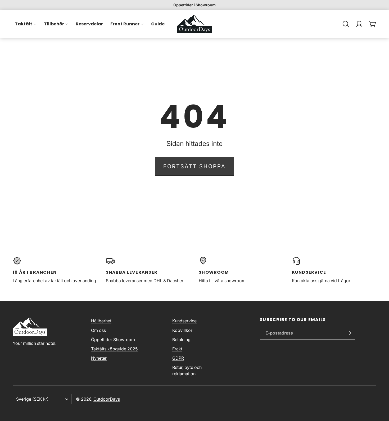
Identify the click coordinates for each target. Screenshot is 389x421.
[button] (346, 24)
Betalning (181, 339)
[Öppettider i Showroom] (194, 5)
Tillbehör (54, 24)
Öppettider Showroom (113, 339)
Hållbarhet (101, 320)
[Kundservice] (334, 270)
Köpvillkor (182, 330)
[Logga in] (359, 24)
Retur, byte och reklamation (187, 370)
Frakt (177, 348)
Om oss (98, 330)
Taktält (23, 24)
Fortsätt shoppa (194, 166)
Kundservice (184, 320)
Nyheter (99, 358)
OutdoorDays (106, 399)
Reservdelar (89, 24)
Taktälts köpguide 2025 (114, 348)
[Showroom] (241, 270)
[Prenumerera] (350, 333)
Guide (158, 24)
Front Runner (124, 24)
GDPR (178, 358)
